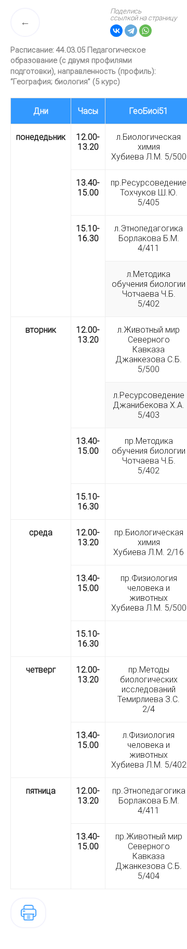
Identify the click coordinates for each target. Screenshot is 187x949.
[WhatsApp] (145, 30)
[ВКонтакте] (116, 30)
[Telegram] (131, 30)
